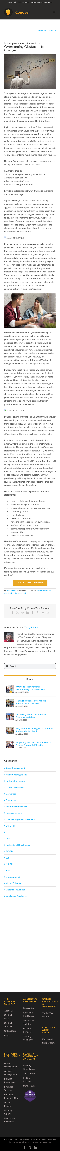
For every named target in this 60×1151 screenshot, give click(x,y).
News (8, 832)
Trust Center (29, 1073)
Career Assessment (15, 787)
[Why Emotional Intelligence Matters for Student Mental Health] (10, 728)
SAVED (9, 851)
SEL (7, 857)
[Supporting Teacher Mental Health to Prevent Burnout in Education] (10, 742)
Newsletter (28, 1008)
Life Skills (10, 825)
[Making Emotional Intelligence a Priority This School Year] (10, 701)
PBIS (8, 838)
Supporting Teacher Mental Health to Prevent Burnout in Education (33, 743)
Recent (30, 679)
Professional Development (18, 845)
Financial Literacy (14, 812)
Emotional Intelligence (12, 593)
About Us (8, 1010)
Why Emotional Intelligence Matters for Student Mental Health (34, 729)
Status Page (29, 1085)
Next (51, 30)
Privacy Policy (16, 1142)
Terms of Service (31, 1142)
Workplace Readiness (16, 896)
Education (11, 800)
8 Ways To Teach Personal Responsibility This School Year (30, 688)
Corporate (11, 793)
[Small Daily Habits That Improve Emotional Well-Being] (10, 714)
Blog (6, 1035)
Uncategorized (13, 876)
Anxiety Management (16, 774)
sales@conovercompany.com (41, 2)
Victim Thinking (13, 883)
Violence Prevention (15, 889)
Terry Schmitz (11, 590)
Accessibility (45, 1142)
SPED (8, 870)
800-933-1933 (23, 2)
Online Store (10, 1030)
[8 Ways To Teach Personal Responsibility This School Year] (10, 687)
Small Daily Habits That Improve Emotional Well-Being (30, 715)
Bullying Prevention (15, 781)
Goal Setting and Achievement (20, 819)
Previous (42, 30)
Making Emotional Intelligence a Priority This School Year (30, 702)
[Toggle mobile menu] (54, 12)
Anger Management (44, 590)
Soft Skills (24, 593)
